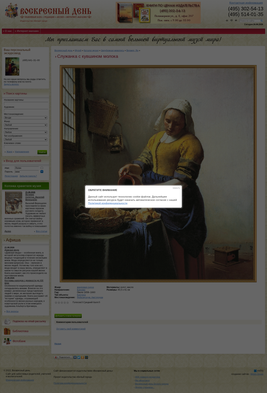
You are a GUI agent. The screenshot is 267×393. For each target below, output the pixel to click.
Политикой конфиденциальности (107, 203)
